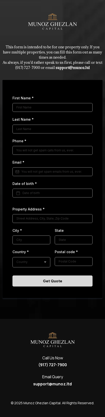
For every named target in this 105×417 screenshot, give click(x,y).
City (17, 230)
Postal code (66, 252)
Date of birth (24, 184)
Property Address (28, 209)
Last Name (23, 119)
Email (18, 162)
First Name (23, 98)
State (59, 230)
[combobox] (31, 262)
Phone (19, 141)
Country (20, 252)
